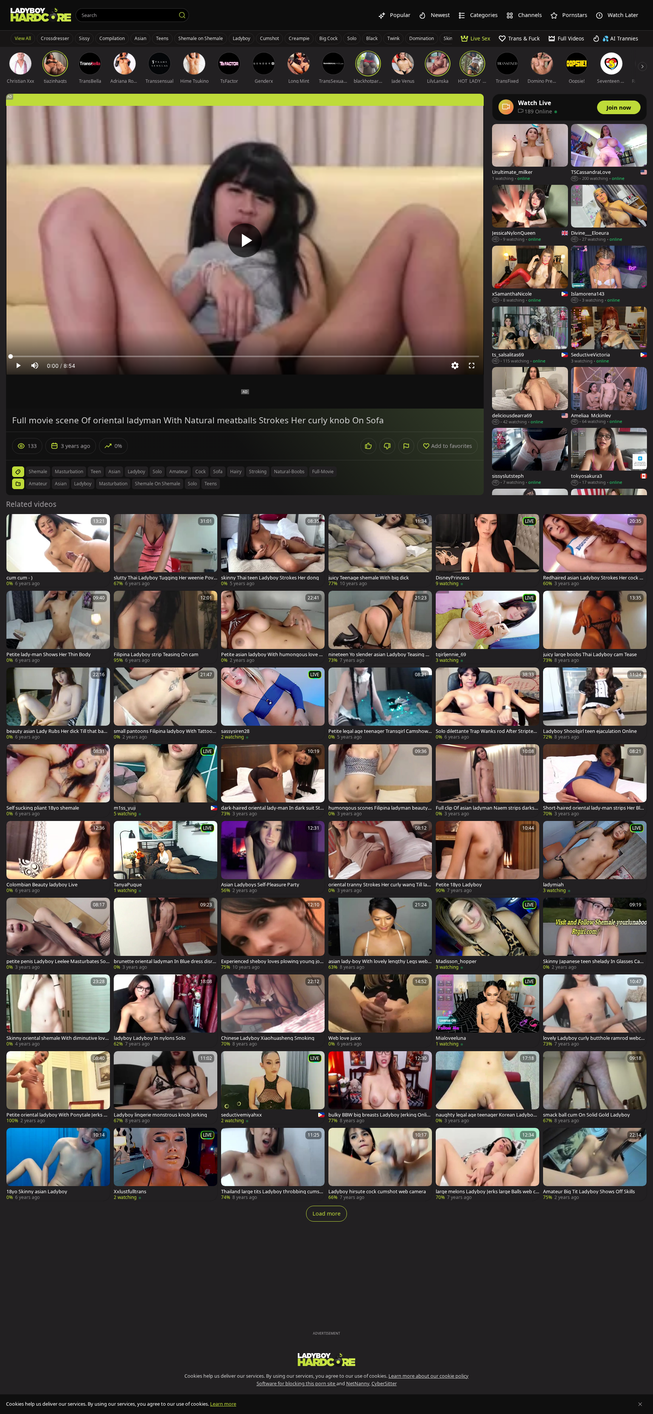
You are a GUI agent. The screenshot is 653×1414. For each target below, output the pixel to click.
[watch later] (15, 523)
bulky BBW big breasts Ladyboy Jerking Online (379, 1114)
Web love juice (344, 1038)
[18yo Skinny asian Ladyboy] (58, 1164)
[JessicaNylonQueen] (530, 214)
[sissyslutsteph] (530, 457)
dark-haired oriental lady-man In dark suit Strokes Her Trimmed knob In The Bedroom (271, 807)
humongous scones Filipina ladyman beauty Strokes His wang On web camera (380, 807)
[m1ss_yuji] (165, 780)
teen (96, 471)
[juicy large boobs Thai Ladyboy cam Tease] (595, 627)
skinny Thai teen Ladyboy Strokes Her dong (270, 577)
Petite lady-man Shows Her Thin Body (48, 654)
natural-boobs (289, 471)
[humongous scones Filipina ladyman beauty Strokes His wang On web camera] (380, 780)
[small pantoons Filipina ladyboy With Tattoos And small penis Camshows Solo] (165, 704)
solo (157, 471)
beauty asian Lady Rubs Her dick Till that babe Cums (57, 731)
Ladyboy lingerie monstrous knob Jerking (160, 1114)
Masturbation (113, 483)
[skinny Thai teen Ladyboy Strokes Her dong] (273, 550)
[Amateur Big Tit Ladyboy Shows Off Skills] (595, 1164)
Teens (162, 38)
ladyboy (136, 471)
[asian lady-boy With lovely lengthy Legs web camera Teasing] (380, 934)
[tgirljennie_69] (487, 627)
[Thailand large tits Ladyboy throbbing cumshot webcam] (273, 1164)
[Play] (245, 240)
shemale (38, 471)
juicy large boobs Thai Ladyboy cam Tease (590, 654)
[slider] (245, 356)
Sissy (84, 38)
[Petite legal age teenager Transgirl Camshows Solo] (380, 704)
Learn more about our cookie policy (428, 1375)
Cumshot (269, 38)
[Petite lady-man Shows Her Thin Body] (58, 627)
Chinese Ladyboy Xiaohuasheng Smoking (267, 1038)
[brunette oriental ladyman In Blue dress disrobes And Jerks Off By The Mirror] (165, 934)
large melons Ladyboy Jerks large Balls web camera (487, 1191)
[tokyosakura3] (609, 457)
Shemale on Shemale (200, 38)
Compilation (112, 38)
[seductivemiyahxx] (273, 1087)
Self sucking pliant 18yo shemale (42, 807)
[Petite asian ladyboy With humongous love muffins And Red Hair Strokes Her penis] (273, 627)
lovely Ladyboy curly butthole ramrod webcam (593, 1038)
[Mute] (34, 365)
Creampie (299, 38)
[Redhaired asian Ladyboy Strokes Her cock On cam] (595, 550)
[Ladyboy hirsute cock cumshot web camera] (380, 1164)
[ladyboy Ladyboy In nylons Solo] (165, 1010)
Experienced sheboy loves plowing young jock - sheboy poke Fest (273, 961)
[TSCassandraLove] (609, 153)
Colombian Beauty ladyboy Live (41, 884)
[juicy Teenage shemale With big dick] (380, 550)
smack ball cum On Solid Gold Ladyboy (586, 1114)
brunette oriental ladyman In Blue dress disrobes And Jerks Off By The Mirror (164, 961)
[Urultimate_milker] (530, 153)
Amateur (38, 483)
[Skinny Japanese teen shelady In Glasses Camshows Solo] (595, 934)
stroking (257, 471)
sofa (218, 471)
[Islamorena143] (609, 275)
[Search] (182, 15)
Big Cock (328, 38)
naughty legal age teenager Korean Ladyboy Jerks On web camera (487, 1114)
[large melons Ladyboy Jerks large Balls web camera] (487, 1164)
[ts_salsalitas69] (530, 335)
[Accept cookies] (640, 1404)
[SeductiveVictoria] (609, 335)
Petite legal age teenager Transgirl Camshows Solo (379, 731)
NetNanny (357, 1383)
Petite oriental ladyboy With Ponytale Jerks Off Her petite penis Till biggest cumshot (57, 1114)
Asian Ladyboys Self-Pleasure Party (260, 884)
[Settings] (455, 365)
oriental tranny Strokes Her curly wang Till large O (380, 884)
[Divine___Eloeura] (609, 214)
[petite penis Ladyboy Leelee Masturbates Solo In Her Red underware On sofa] (58, 934)
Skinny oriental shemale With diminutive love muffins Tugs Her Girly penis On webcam (57, 1038)
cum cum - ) (19, 577)
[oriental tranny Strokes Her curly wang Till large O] (380, 857)
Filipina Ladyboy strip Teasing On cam (156, 654)
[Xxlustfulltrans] (165, 1164)
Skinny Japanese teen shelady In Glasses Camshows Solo (595, 961)
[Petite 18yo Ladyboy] (487, 857)
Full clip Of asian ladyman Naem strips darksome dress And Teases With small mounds (486, 807)
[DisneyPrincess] (487, 550)
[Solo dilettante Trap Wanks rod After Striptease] (487, 704)
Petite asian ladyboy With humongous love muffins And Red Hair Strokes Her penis (272, 654)
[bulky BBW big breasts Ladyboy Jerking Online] (380, 1087)
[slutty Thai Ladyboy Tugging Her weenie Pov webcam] (165, 550)
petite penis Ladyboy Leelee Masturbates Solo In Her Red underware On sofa (58, 961)
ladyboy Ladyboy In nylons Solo (150, 1038)
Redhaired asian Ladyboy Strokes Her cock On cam (594, 577)
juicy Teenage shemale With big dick (368, 577)
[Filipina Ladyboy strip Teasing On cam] (165, 627)
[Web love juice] (380, 1010)
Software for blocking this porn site (296, 1383)
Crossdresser (55, 38)
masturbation (69, 471)
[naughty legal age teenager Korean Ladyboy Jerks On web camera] (487, 1087)
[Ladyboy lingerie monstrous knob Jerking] (165, 1087)
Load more (326, 1213)
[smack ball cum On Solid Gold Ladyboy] (595, 1087)
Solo (351, 38)
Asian (140, 38)
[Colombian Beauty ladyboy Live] (58, 857)
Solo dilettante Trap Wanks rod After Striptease (487, 731)
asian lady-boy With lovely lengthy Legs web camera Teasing (379, 961)
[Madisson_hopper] (487, 934)
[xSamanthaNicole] (530, 275)
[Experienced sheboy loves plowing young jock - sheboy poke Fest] (273, 934)
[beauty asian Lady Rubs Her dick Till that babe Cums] (58, 704)
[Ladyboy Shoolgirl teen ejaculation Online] (595, 704)
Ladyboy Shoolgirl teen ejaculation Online (590, 731)
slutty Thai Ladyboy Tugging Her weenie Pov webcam (164, 577)
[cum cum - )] (58, 550)
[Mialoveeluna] (487, 1010)
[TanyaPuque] (165, 857)
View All (23, 38)
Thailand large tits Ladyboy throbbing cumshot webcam (271, 1191)
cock (200, 471)
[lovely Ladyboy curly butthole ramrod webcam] (595, 1010)
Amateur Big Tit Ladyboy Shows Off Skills (589, 1191)
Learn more (223, 1403)
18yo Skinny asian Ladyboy (36, 1191)
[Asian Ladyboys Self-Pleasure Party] (273, 857)
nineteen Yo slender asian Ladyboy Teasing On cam (378, 654)
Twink (393, 38)
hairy (235, 471)
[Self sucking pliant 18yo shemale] (58, 780)
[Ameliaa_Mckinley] (609, 396)
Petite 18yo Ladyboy (459, 884)
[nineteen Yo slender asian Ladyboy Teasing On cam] (380, 627)
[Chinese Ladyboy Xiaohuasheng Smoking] (273, 1010)
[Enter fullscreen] (471, 365)
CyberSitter (384, 1383)
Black (372, 38)
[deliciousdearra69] (530, 396)
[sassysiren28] (273, 704)
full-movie (323, 471)
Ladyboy (241, 38)
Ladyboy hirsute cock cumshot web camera (377, 1191)
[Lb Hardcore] (41, 15)
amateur (178, 471)
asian (114, 471)
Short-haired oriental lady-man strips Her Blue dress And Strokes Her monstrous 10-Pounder (594, 807)
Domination (421, 38)
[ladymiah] (595, 857)
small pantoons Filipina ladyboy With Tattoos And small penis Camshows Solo (164, 731)
